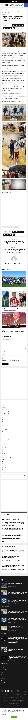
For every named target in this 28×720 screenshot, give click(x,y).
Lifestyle (4, 435)
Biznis (3, 409)
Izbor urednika (5, 427)
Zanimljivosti (5, 467)
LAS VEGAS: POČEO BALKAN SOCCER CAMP (12, 289)
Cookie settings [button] (6, 717)
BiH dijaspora (5, 407)
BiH (3, 405)
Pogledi (4, 447)
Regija (3, 451)
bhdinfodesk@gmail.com (16, 705)
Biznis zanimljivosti (6, 411)
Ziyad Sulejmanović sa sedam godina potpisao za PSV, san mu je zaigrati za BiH (13, 309)
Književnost (4, 431)
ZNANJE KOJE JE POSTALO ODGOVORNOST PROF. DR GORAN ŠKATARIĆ (15, 649)
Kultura (4, 433)
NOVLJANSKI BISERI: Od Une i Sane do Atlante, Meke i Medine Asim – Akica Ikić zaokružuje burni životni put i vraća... (17, 592)
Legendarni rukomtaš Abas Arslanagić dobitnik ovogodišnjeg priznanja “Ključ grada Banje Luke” (13, 330)
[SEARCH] (24, 475)
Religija (3, 453)
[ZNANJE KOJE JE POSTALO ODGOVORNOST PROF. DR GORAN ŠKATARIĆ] (4, 649)
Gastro (3, 423)
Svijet (3, 459)
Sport (3, 14)
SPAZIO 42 (16, 227)
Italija (11, 227)
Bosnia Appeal (5, 413)
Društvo (4, 417)
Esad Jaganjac (5, 569)
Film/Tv (4, 419)
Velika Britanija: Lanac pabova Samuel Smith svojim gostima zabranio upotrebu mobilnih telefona (14, 250)
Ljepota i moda (5, 439)
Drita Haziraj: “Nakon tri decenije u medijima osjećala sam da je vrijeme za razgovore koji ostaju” (12, 530)
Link (3, 437)
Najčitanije (4, 445)
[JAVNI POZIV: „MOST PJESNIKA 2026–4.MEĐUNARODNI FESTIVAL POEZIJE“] (4, 585)
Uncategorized (5, 463)
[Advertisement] (14, 209)
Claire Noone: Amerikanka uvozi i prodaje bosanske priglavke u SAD (14, 242)
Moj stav (4, 441)
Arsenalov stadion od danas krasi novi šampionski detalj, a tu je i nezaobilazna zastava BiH (13, 540)
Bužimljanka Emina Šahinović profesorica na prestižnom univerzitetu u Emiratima (13, 556)
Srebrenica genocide (7, 457)
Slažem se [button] (13, 716)
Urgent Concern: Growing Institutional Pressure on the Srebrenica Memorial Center (17, 657)
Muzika (3, 443)
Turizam (4, 461)
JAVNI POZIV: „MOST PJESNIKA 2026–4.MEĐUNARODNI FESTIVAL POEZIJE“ (17, 584)
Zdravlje (4, 469)
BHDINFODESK (5, 227)
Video (3, 465)
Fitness (3, 421)
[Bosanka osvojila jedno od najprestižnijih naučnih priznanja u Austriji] (4, 628)
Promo (3, 449)
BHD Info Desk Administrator (9, 22)
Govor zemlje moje (6, 425)
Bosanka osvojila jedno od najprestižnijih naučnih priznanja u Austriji (16, 628)
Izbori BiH (4, 429)
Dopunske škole (6, 415)
